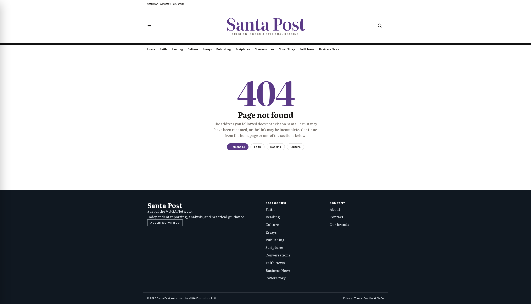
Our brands (339, 224)
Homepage (237, 146)
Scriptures (242, 49)
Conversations (264, 49)
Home (151, 49)
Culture (193, 49)
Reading (177, 49)
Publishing (223, 49)
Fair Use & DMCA (374, 298)
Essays (207, 49)
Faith (163, 49)
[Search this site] (380, 25)
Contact (336, 216)
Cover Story (287, 49)
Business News (329, 49)
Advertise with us (164, 222)
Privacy (347, 298)
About (335, 209)
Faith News (307, 49)
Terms (358, 298)
